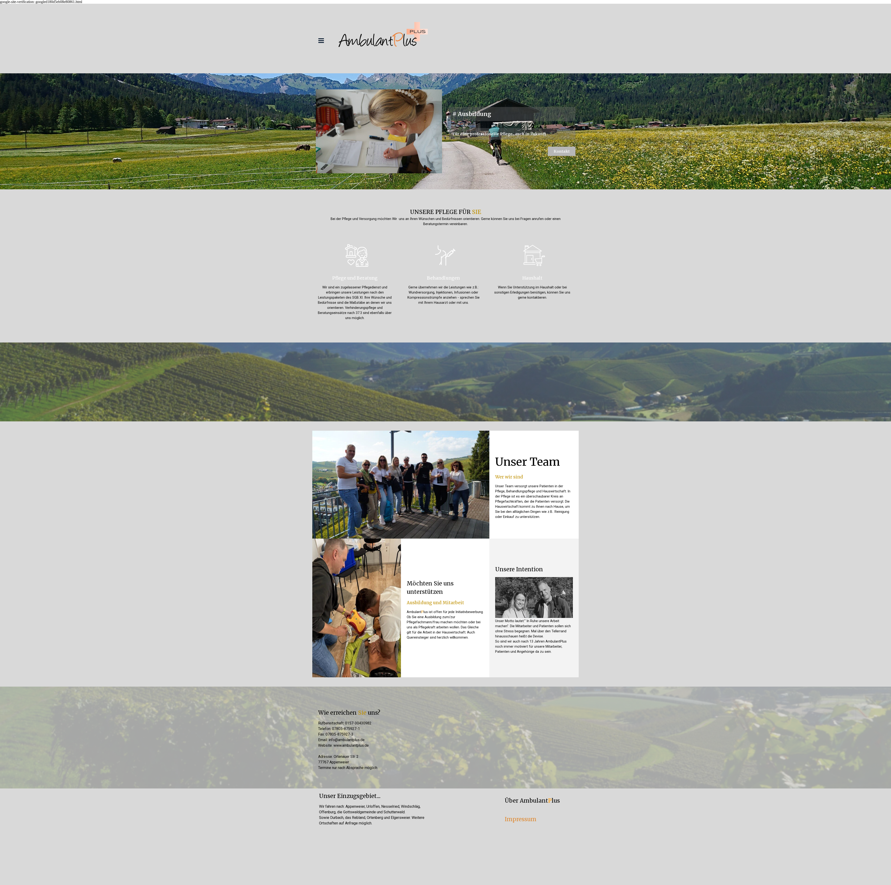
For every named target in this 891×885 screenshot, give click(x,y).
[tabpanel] (445, 217)
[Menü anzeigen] (321, 40)
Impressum (520, 819)
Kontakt (562, 151)
